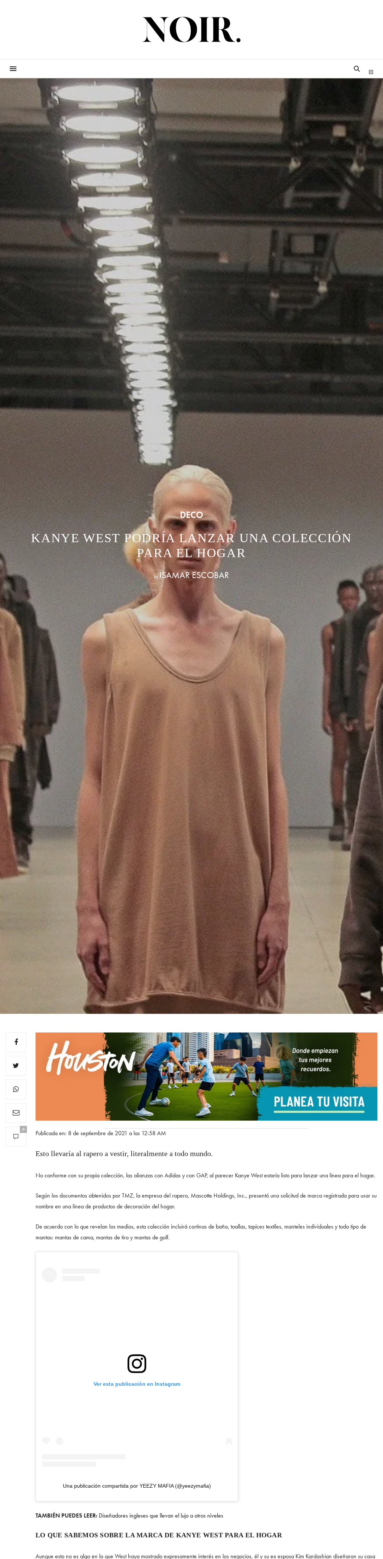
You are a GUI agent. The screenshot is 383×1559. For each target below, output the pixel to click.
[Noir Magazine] (192, 29)
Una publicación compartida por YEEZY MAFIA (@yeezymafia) (137, 1486)
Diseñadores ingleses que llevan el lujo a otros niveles (161, 1515)
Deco (191, 514)
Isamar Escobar (194, 575)
